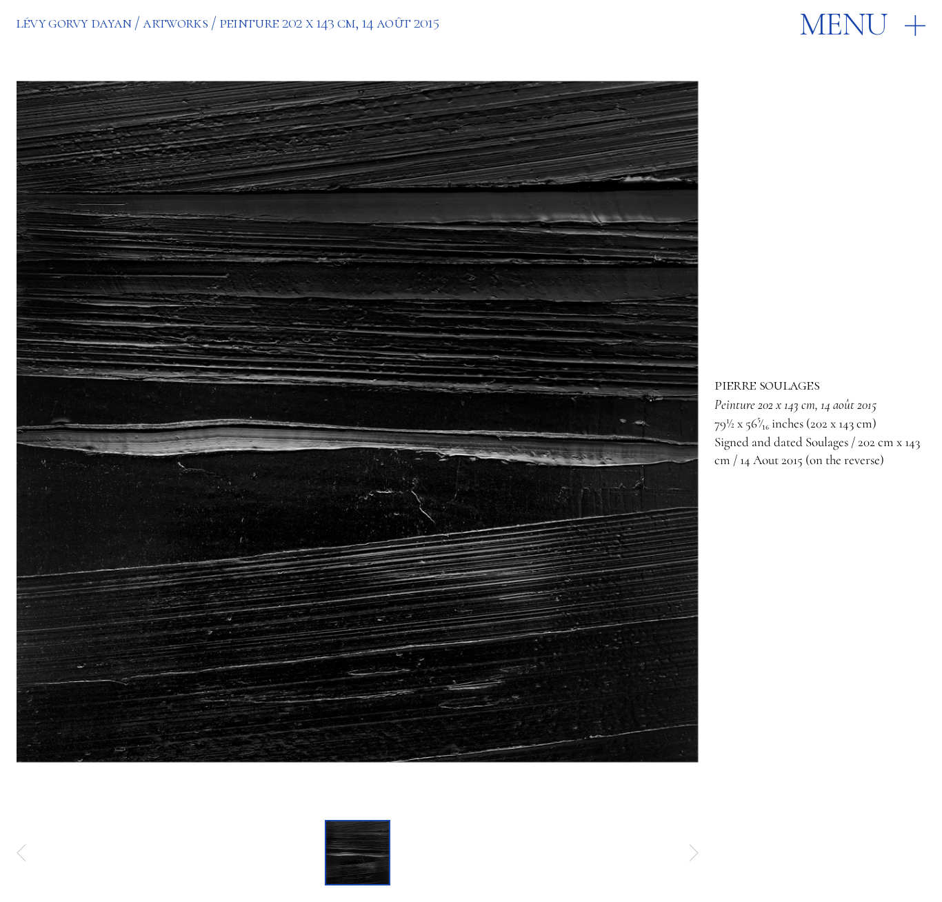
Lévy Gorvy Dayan (74, 22)
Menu (843, 24)
